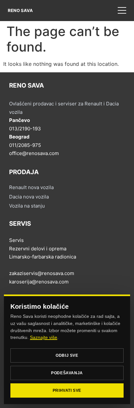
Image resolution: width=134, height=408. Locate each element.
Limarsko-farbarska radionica (42, 257)
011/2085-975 (25, 145)
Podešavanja (67, 373)
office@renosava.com (34, 153)
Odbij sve (67, 355)
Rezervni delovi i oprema (37, 249)
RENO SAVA (20, 10)
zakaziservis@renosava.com (41, 273)
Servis (16, 240)
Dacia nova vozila (29, 197)
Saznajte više (43, 337)
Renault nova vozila (31, 187)
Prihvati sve (67, 390)
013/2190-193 (25, 129)
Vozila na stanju (27, 206)
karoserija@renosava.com (39, 282)
